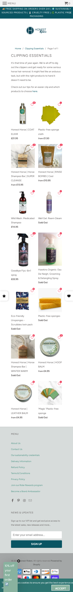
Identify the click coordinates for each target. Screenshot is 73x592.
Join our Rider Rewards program (27, 485)
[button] (10, 577)
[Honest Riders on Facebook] (13, 500)
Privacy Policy (18, 479)
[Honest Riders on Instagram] (25, 500)
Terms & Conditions (20, 473)
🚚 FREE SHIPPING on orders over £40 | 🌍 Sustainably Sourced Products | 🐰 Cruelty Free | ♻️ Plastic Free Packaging (36, 12)
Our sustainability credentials (25, 455)
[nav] (9, 3)
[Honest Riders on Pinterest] (19, 500)
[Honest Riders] (36, 31)
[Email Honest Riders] (30, 500)
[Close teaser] (18, 561)
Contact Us (16, 449)
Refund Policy (18, 467)
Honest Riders (25, 561)
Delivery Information (21, 461)
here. (35, 91)
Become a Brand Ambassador (25, 491)
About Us (15, 443)
